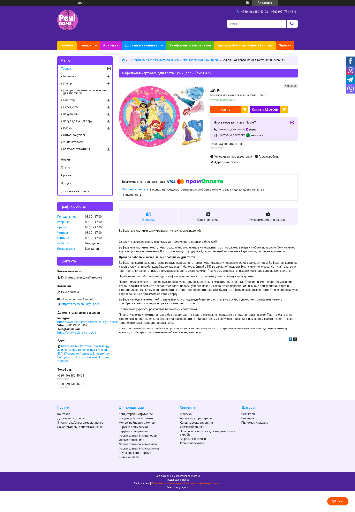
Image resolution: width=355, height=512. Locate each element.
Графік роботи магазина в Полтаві (245, 45)
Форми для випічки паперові (138, 435)
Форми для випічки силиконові (139, 448)
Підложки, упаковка (254, 422)
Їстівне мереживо (192, 443)
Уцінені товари (73, 142)
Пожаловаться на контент (166, 483)
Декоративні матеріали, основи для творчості (84, 92)
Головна (67, 45)
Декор (67, 83)
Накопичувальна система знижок (80, 427)
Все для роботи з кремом (136, 418)
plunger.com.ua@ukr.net (77, 299)
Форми (67, 128)
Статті (65, 167)
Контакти (111, 45)
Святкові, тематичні (76, 149)
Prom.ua (196, 476)
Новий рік (247, 418)
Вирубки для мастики (133, 427)
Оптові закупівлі (74, 135)
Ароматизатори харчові (196, 418)
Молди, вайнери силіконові (137, 422)
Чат (340, 501)
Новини (66, 159)
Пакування (70, 114)
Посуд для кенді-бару (77, 121)
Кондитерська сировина (196, 422)
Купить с (258, 109)
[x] (295, 339)
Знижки (285, 45)
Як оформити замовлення (190, 45)
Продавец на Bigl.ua (177, 479)
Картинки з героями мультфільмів (156, 60)
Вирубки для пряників (133, 431)
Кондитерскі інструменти (136, 414)
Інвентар (69, 100)
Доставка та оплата (141, 45)
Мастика (186, 414)
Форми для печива (131, 439)
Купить (226, 109)
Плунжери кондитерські (135, 452)
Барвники (69, 76)
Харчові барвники (192, 427)
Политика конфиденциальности (202, 483)
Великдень (248, 414)
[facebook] (290, 339)
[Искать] (292, 24)
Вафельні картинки (193, 438)
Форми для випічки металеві (138, 444)
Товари (85, 45)
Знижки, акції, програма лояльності (81, 422)
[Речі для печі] (67, 20)
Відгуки (66, 183)
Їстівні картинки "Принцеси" (200, 60)
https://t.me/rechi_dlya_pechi (80, 304)
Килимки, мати (129, 457)
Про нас (67, 175)
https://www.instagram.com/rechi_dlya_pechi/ (87, 322)
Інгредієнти (70, 107)
